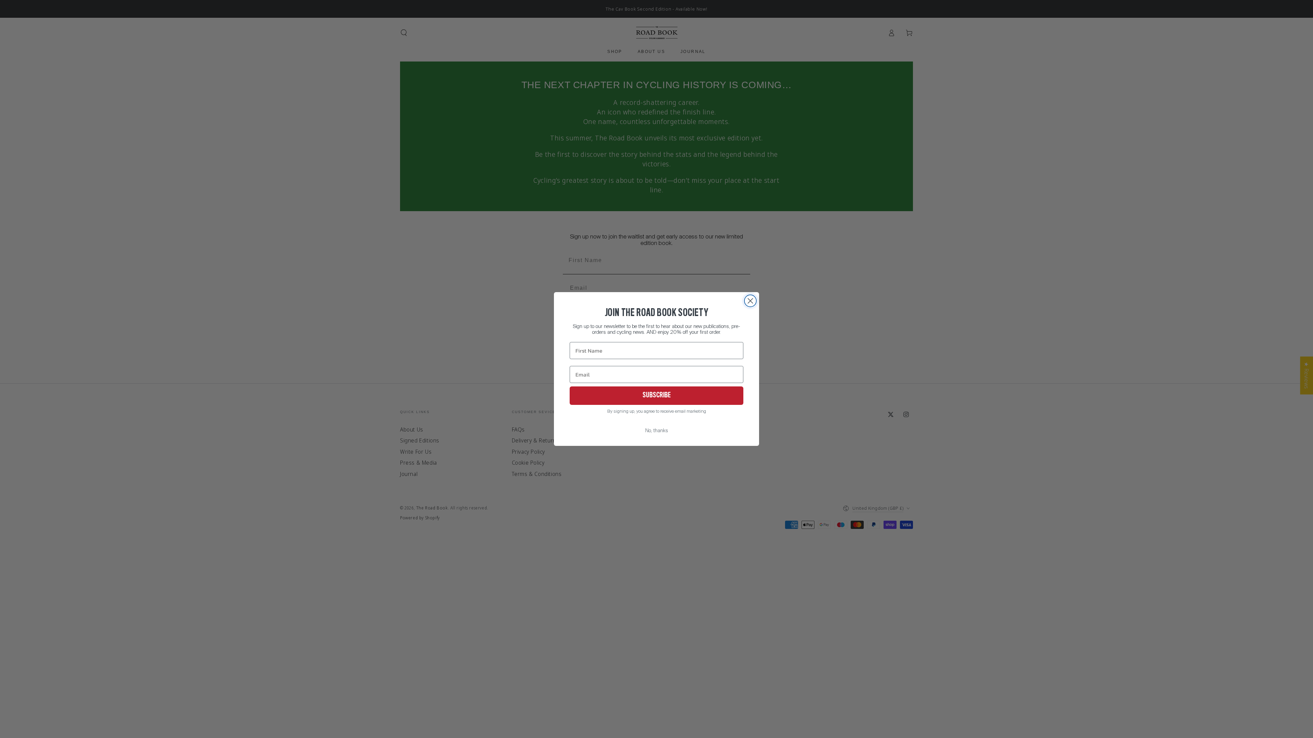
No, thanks (656, 431)
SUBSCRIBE (656, 395)
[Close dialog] (750, 301)
